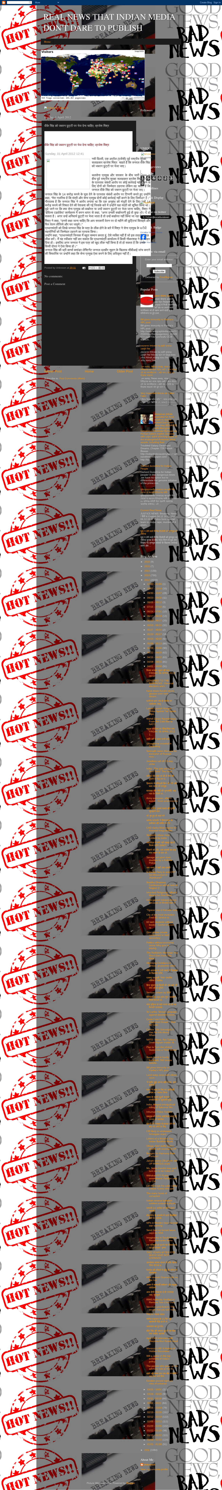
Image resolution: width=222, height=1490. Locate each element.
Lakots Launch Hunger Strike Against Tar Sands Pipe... (161, 711)
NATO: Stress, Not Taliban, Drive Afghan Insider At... (161, 1041)
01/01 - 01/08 (155, 1444)
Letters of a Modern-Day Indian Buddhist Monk (159, 1140)
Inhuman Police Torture (159, 1112)
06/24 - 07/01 (155, 611)
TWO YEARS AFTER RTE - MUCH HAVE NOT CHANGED (161, 1255)
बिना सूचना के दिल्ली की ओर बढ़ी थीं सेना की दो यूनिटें (161, 986)
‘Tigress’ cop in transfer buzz (162, 910)
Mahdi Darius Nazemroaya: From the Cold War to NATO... (161, 721)
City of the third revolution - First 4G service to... (161, 916)
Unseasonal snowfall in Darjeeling (159, 745)
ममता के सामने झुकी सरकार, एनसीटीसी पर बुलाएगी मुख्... (159, 1098)
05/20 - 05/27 (155, 634)
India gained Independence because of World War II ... (161, 903)
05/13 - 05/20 (155, 639)
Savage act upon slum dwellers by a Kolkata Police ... (159, 860)
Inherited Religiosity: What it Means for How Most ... (161, 894)
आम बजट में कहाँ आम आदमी (158, 867)
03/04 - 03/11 (154, 1403)
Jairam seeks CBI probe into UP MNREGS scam (161, 1162)
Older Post (125, 371)
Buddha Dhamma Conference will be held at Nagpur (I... (161, 885)
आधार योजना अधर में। (164, 296)
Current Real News (150, 510)
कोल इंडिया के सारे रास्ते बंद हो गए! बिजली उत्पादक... (161, 1006)
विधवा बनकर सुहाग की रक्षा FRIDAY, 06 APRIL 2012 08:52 (160, 673)
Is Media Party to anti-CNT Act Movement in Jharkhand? (161, 875)
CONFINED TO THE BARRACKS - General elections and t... (159, 683)
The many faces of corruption (156, 1194)
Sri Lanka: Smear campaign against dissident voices (161, 1013)
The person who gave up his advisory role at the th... (162, 1367)
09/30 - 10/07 (155, 593)
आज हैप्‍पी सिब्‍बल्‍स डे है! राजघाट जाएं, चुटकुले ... (160, 1293)
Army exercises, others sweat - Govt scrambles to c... (162, 801)
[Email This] (90, 268)
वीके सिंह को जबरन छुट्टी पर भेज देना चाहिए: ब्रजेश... (160, 1332)
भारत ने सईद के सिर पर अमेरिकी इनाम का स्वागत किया (160, 1091)
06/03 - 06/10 (155, 625)
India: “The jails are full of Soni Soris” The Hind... (160, 770)
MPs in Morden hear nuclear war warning (162, 1224)
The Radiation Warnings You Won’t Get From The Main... (162, 955)
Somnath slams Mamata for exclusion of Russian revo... (161, 754)
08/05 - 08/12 (155, 602)
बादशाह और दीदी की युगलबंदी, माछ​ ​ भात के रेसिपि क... (161, 792)
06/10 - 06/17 (155, 620)
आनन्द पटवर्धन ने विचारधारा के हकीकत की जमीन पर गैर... (159, 821)
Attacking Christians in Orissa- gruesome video (160, 964)
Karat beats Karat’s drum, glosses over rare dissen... (160, 694)
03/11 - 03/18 (154, 1398)
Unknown (149, 1464)
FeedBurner (166, 277)
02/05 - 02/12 (155, 1421)
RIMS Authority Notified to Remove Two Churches (160, 1301)
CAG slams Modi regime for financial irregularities (161, 829)
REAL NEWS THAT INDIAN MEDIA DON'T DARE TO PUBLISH (109, 22)
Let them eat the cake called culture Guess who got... (161, 1187)
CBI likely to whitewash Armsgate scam (158, 1132)
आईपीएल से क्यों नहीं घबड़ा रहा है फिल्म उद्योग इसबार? (160, 844)
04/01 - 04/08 (155, 666)
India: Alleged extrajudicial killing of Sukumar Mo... (160, 1106)
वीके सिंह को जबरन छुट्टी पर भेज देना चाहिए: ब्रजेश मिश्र (76, 145)
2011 (147, 1450)
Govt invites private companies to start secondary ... (157, 935)
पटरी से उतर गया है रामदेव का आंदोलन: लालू (159, 702)
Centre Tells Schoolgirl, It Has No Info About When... (160, 1032)
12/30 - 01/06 (155, 584)
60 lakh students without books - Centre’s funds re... (160, 925)
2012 (147, 580)
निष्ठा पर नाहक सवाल (155, 1314)
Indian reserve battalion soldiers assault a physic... (162, 1202)
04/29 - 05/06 (155, 648)
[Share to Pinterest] (103, 268)
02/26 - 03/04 (155, 1407)
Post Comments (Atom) (72, 378)
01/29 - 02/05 (155, 1426)
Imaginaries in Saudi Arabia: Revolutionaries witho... (161, 1239)
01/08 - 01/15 (155, 1440)
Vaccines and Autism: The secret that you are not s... (162, 1308)
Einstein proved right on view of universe (159, 1382)
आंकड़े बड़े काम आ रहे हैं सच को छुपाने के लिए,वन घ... (160, 777)
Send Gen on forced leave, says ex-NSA (161, 1231)
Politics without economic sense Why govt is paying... (160, 945)
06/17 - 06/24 (155, 616)
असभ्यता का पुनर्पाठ (154, 1326)
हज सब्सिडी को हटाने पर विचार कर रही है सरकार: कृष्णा (161, 1246)
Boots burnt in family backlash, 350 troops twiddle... (159, 1060)
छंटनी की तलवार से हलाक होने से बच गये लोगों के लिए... (160, 1125)
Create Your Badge (148, 242)
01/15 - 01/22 (155, 1435)
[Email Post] (83, 268)
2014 (147, 571)
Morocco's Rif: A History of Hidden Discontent (160, 1350)
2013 (147, 575)
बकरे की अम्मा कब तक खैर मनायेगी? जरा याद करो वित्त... (162, 1375)
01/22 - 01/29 (155, 1430)
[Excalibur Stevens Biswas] (143, 239)
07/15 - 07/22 (155, 607)
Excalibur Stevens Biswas (151, 232)
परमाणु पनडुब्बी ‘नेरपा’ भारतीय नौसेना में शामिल (159, 979)
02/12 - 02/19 (155, 1417)
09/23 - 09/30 (155, 598)
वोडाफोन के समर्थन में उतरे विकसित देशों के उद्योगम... (161, 1216)
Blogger (130, 1483)
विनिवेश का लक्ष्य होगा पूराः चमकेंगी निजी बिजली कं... (161, 998)
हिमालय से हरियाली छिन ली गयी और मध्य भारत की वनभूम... (161, 785)
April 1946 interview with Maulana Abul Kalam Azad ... (162, 1341)
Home (47, 41)
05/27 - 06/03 (155, 630)
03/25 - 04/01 (155, 1389)
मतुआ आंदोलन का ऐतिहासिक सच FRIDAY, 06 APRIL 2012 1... (160, 732)
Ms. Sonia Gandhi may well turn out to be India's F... (161, 1169)
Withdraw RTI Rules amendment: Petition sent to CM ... (161, 1178)
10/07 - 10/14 (155, 588)
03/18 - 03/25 (155, 1394)
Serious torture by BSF (158, 992)
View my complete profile (154, 1469)
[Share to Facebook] (100, 268)
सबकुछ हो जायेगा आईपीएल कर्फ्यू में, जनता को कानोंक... (161, 1118)
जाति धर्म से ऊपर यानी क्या (157, 739)
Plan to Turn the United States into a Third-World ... (161, 1050)
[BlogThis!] (93, 268)
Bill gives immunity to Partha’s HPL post (157, 1069)
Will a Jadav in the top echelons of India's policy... (158, 1359)
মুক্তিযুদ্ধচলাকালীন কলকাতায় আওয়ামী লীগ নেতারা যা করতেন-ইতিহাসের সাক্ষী (157, 491)
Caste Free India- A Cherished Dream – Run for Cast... (161, 1022)
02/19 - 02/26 (155, 1412)
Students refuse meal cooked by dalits (158, 836)
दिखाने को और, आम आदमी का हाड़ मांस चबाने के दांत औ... (161, 851)
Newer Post (53, 371)
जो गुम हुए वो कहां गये (155, 815)
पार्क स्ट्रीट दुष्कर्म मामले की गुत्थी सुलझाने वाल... (160, 810)
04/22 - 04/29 (155, 652)
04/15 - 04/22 (155, 657)
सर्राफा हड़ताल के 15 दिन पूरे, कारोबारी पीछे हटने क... (159, 1320)
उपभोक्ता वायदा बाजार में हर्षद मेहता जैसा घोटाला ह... (161, 1264)
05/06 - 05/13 (155, 643)
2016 (147, 562)
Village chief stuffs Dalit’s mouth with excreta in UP (161, 1147)
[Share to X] (96, 268)
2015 (147, 566)
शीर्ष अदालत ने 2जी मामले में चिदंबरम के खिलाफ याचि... (162, 972)
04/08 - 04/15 (155, 662)
